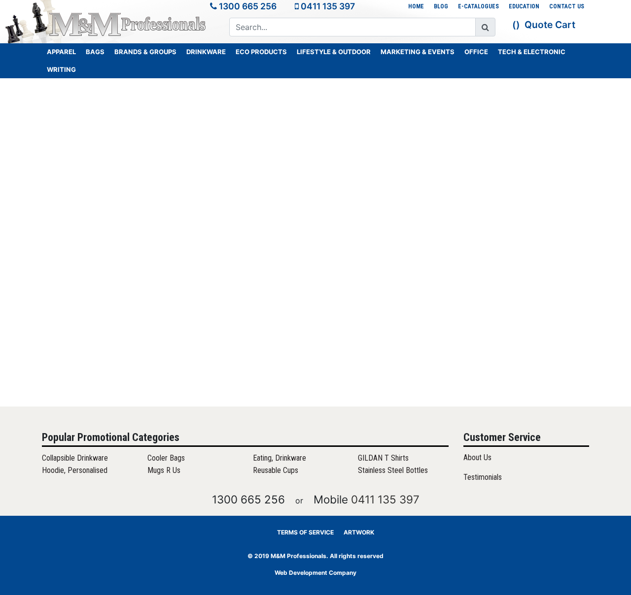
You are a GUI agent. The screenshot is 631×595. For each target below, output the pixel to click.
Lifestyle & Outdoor (334, 52)
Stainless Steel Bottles (393, 470)
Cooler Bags (166, 458)
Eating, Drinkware (279, 458)
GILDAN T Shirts (383, 458)
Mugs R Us (163, 470)
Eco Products (261, 52)
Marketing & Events (418, 52)
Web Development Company (315, 572)
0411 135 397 (328, 6)
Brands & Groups (145, 52)
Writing (61, 69)
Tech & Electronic (531, 52)
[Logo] (128, 24)
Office (476, 52)
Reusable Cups (275, 470)
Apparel (61, 52)
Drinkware (206, 52)
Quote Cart (550, 25)
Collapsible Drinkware (75, 458)
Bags (95, 52)
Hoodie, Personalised (74, 470)
